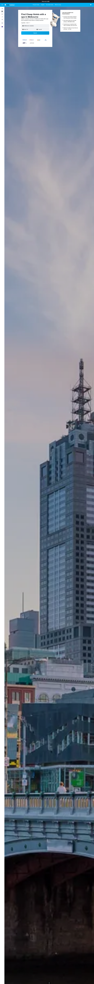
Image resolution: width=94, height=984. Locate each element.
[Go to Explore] (2, 19)
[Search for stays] (2, 11)
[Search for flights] (2, 8)
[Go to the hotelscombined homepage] (10, 4)
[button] (92, 1)
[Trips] (2, 23)
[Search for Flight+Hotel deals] (2, 16)
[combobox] (25, 22)
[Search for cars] (2, 14)
